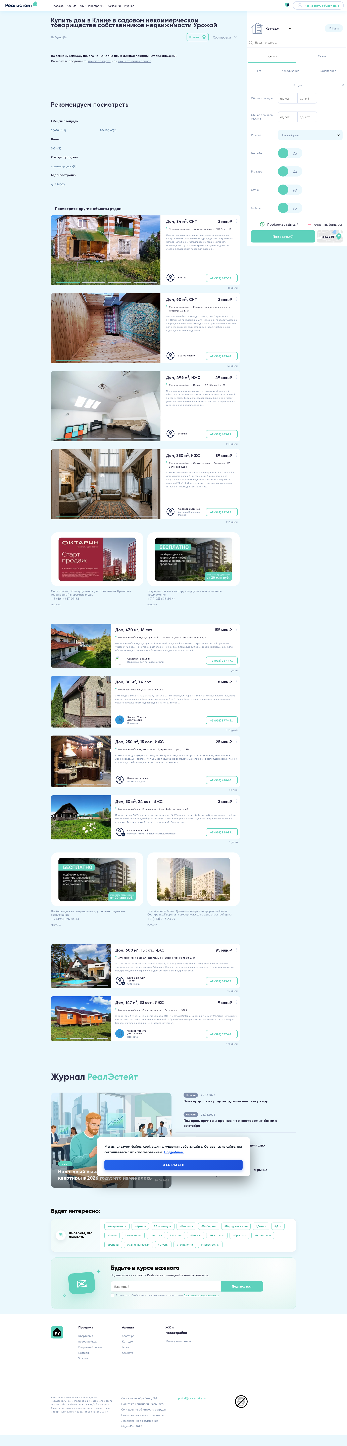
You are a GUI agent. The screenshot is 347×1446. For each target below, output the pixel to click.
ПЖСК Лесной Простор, (188, 637)
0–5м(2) (56, 148)
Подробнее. (174, 1152)
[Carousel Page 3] (119, 282)
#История (176, 1235)
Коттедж (84, 1352)
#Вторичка (186, 1226)
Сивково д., (220, 463)
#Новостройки (210, 1244)
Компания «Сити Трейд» (136, 979)
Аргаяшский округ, (204, 228)
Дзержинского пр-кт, (169, 749)
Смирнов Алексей (137, 830)
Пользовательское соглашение (142, 1415)
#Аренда (140, 1226)
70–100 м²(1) (108, 130)
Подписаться (242, 1286)
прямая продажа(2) (64, 166)
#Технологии (185, 1244)
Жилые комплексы (178, 1341)
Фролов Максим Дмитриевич (136, 718)
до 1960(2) (58, 184)
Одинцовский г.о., (203, 463)
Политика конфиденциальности (142, 1403)
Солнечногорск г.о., (153, 1010)
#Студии (163, 1244)
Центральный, (156, 957)
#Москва (195, 1235)
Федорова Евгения (189, 508)
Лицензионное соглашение (139, 1420)
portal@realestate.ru (192, 1398)
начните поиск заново (134, 61)
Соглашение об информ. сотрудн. (143, 1409)
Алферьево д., (174, 809)
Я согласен (174, 1165)
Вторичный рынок (90, 1347)
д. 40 (185, 809)
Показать (283, 236)
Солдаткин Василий (138, 658)
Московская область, (181, 306)
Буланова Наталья (137, 778)
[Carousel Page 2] (94, 282)
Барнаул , (142, 957)
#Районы (113, 1244)
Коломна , (198, 306)
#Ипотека (156, 1235)
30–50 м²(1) (58, 130)
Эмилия (182, 433)
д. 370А (183, 1010)
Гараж (126, 1347)
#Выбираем (208, 1226)
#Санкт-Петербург (138, 1244)
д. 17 (204, 637)
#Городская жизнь (236, 1226)
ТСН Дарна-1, (212, 385)
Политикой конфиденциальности (201, 1295)
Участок (83, 1358)
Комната (127, 1352)
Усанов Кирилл (186, 355)
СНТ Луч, (220, 228)
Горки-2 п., (169, 637)
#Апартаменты (117, 1226)
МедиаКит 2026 (131, 1426)
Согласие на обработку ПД (139, 1398)
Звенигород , (149, 749)
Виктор (182, 277)
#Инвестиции (133, 1235)
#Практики (239, 1235)
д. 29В (185, 749)
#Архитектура (162, 1226)
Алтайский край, (127, 957)
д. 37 (223, 385)
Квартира (128, 1335)
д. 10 (193, 957)
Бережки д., (171, 1010)
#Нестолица (217, 1235)
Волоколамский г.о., (153, 809)
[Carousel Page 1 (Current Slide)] (68, 282)
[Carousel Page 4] (145, 282)
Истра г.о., (198, 385)
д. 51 (186, 310)
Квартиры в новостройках (87, 1338)
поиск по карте (99, 61)
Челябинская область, (181, 228)
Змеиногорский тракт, (177, 957)
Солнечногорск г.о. (153, 689)
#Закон (112, 1235)
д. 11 (228, 228)
